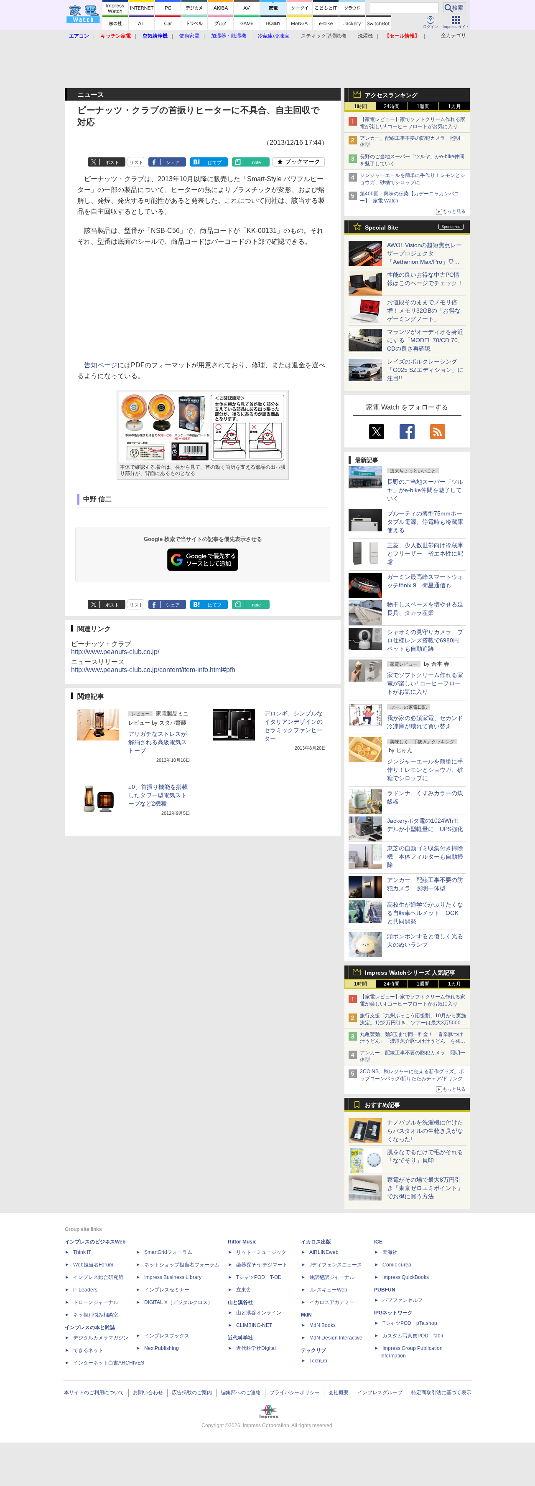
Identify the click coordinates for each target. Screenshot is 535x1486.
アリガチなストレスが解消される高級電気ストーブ (157, 742)
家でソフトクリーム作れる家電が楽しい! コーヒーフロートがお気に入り (425, 683)
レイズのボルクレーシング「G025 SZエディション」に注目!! (425, 370)
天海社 (389, 1252)
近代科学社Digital (256, 1348)
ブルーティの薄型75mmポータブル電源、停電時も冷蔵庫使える (425, 521)
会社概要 (339, 1392)
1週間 (423, 106)
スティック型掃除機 (323, 36)
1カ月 (454, 106)
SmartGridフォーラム (168, 1252)
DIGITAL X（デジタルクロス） (178, 1302)
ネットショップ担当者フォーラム (181, 1265)
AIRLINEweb (324, 1252)
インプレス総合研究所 (98, 1277)
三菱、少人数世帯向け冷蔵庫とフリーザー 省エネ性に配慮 (425, 553)
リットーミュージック (261, 1252)
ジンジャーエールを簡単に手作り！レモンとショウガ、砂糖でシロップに (425, 769)
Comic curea (396, 1265)
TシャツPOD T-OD (259, 1277)
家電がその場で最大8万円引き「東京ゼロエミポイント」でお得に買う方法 (425, 1188)
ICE (378, 1242)
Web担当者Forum (93, 1265)
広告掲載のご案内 (192, 1392)
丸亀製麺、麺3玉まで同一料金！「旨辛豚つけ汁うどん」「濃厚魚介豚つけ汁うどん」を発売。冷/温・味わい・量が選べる (411, 1041)
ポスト (112, 162)
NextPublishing (161, 1348)
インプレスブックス (166, 1336)
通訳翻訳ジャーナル (331, 1277)
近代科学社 (240, 1338)
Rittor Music (242, 1242)
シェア (173, 162)
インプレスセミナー (166, 1290)
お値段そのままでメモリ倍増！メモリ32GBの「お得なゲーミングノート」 (424, 310)
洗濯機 (365, 36)
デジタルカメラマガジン (100, 1338)
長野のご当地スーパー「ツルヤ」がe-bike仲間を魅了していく (425, 490)
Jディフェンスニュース (335, 1265)
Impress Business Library (172, 1277)
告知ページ (100, 365)
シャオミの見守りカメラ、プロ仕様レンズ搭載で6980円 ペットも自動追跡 (426, 640)
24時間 (392, 106)
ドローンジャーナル (95, 1302)
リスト (136, 162)
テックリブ (313, 1350)
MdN (306, 1315)
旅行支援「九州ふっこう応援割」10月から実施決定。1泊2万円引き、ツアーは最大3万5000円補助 (413, 1023)
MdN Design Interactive (335, 1338)
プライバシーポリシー (295, 1392)
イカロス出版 (316, 1242)
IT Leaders (85, 1290)
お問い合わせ (148, 1392)
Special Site (381, 227)
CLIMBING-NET (254, 1325)
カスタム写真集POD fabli (412, 1336)
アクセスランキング (391, 95)
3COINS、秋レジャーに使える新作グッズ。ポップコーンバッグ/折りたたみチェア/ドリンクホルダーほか (414, 1079)
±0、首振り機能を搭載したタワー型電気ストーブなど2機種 (158, 795)
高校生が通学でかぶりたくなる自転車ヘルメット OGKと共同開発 (425, 913)
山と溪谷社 (240, 1302)
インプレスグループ (380, 1392)
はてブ (215, 162)
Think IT (82, 1252)
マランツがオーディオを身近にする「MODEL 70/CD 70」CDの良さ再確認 (425, 340)
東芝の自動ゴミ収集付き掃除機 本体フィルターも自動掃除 (425, 856)
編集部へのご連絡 (241, 1392)
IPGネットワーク (393, 1313)
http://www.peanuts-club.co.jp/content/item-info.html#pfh (153, 669)
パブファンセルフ (402, 1300)
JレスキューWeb (328, 1290)
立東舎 (243, 1290)
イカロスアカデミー (331, 1302)
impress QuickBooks (405, 1277)
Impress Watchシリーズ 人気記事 (410, 972)
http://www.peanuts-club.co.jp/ (115, 651)
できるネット (88, 1350)
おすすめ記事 (382, 1105)
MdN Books (322, 1325)
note (256, 162)
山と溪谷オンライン (258, 1313)
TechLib (318, 1361)
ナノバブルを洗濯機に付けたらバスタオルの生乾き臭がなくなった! (425, 1130)
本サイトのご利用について (94, 1392)
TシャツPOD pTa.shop (409, 1323)
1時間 (360, 106)
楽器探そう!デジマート (262, 1265)
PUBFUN (384, 1290)
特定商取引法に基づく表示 (441, 1392)
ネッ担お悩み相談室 (95, 1315)
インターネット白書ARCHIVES (108, 1363)
